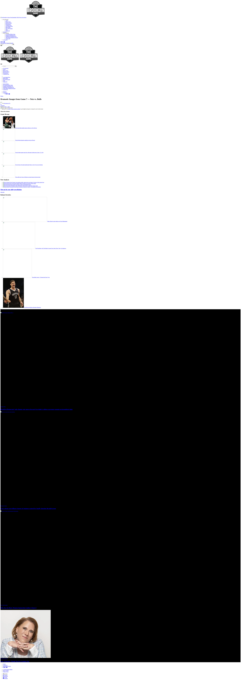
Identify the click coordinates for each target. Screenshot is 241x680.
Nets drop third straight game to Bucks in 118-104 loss (26, 128)
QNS (7, 29)
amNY (7, 20)
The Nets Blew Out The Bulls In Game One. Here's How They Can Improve (50, 248)
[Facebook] (3, 667)
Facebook (6, 676)
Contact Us (5, 39)
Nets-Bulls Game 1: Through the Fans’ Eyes (41, 277)
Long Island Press (9, 26)
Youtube (6, 678)
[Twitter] (1, 42)
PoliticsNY (8, 30)
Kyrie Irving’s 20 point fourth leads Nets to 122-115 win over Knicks (29, 164)
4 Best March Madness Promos (12, 37)
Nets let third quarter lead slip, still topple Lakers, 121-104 (29, 152)
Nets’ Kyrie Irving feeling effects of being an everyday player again (22, 183)
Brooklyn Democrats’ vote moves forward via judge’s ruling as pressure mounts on (37, 409)
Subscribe (2, 192)
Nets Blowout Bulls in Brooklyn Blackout (32, 307)
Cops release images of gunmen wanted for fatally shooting (28, 508)
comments (3, 105)
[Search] (13, 44)
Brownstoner (8, 24)
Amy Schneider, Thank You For (15, 661)
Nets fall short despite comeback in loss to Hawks (25, 140)
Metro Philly (8, 27)
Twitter (5, 677)
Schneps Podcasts (4, 658)
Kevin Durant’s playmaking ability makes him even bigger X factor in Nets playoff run (27, 182)
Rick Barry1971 (7, 103)
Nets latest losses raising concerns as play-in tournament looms (18, 184)
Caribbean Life (8, 25)
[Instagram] (3, 42)
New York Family (9, 28)
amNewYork (3, 406)
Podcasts (4, 32)
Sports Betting (6, 83)
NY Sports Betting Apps (10, 34)
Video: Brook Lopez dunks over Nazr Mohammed (57, 221)
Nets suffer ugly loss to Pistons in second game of (27, 177)
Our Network (5, 68)
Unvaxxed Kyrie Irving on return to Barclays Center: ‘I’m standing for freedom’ (25, 186)
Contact (5, 675)
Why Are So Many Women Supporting (19, 608)
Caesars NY (8, 38)
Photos (2, 96)
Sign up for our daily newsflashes (11, 189)
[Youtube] (4, 42)
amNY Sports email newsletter (14, 109)
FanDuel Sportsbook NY (11, 35)
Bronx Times (8, 21)
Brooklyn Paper (9, 22)
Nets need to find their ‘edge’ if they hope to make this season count (22, 185)
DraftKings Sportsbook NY (11, 36)
